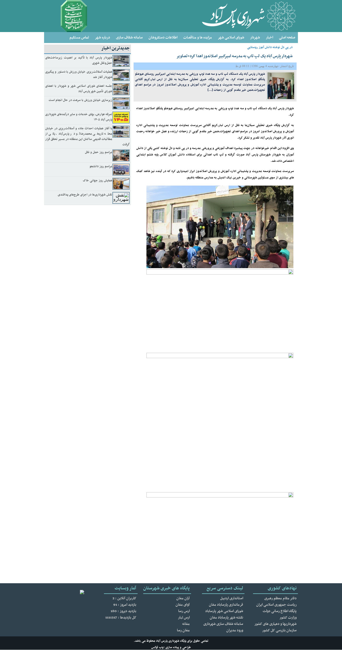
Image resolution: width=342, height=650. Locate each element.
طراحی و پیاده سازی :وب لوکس (171, 647)
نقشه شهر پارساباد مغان (226, 617)
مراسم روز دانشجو (101, 166)
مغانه (186, 624)
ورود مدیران (234, 630)
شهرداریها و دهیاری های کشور (275, 624)
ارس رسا (184, 611)
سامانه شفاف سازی (129, 37)
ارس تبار (184, 617)
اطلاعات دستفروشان (163, 37)
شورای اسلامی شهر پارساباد (224, 611)
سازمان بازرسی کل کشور (279, 630)
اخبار (269, 37)
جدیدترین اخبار (115, 48)
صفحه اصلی (287, 37)
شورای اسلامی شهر (231, 37)
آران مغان (183, 598)
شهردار (255, 37)
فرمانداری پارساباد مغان (226, 605)
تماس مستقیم (79, 37)
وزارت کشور (288, 617)
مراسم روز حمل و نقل (98, 152)
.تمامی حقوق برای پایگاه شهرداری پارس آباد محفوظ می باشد (171, 641)
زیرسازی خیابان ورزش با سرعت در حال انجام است (80, 100)
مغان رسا (183, 630)
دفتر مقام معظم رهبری (280, 598)
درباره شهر (102, 37)
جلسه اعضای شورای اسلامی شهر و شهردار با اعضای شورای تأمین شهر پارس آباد (78, 88)
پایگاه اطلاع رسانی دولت (280, 611)
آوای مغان (183, 605)
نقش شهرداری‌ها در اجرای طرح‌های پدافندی (85, 194)
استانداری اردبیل (231, 598)
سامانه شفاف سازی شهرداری (223, 624)
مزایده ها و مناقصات (197, 37)
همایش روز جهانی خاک (97, 180)
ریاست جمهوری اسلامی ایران (276, 605)
